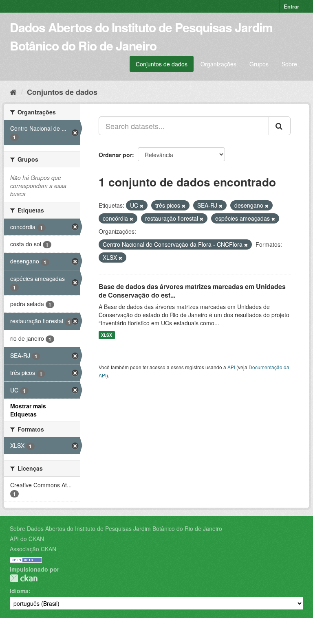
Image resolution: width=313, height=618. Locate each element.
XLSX (106, 335)
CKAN (23, 578)
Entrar (291, 6)
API (231, 367)
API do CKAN (27, 539)
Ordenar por (115, 155)
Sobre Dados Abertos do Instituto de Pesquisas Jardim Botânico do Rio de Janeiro (116, 528)
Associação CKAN (33, 549)
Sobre (289, 64)
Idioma (19, 591)
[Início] (13, 91)
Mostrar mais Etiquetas (28, 410)
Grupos (259, 64)
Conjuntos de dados (161, 64)
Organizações (218, 64)
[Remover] (141, 205)
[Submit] (280, 125)
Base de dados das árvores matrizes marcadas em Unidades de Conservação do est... (192, 291)
